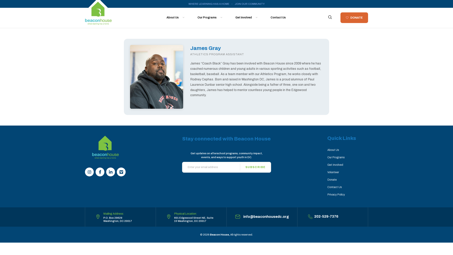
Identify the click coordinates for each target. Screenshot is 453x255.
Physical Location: (185, 213)
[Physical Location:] (169, 216)
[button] (330, 17)
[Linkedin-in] (110, 172)
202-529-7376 (326, 216)
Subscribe (255, 167)
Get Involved (243, 17)
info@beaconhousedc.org (266, 217)
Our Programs (207, 17)
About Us (173, 17)
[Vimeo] (121, 172)
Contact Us (278, 17)
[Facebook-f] (100, 172)
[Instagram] (89, 172)
